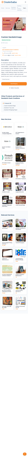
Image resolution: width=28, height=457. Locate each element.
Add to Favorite (15, 88)
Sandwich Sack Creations (11, 49)
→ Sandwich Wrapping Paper (10, 109)
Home (2, 8)
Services (8, 8)
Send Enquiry (14, 83)
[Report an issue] (25, 454)
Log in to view (15, 53)
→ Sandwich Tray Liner (8, 107)
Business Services (13, 8)
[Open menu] (25, 2)
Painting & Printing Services (19, 8)
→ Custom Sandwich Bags (9, 105)
